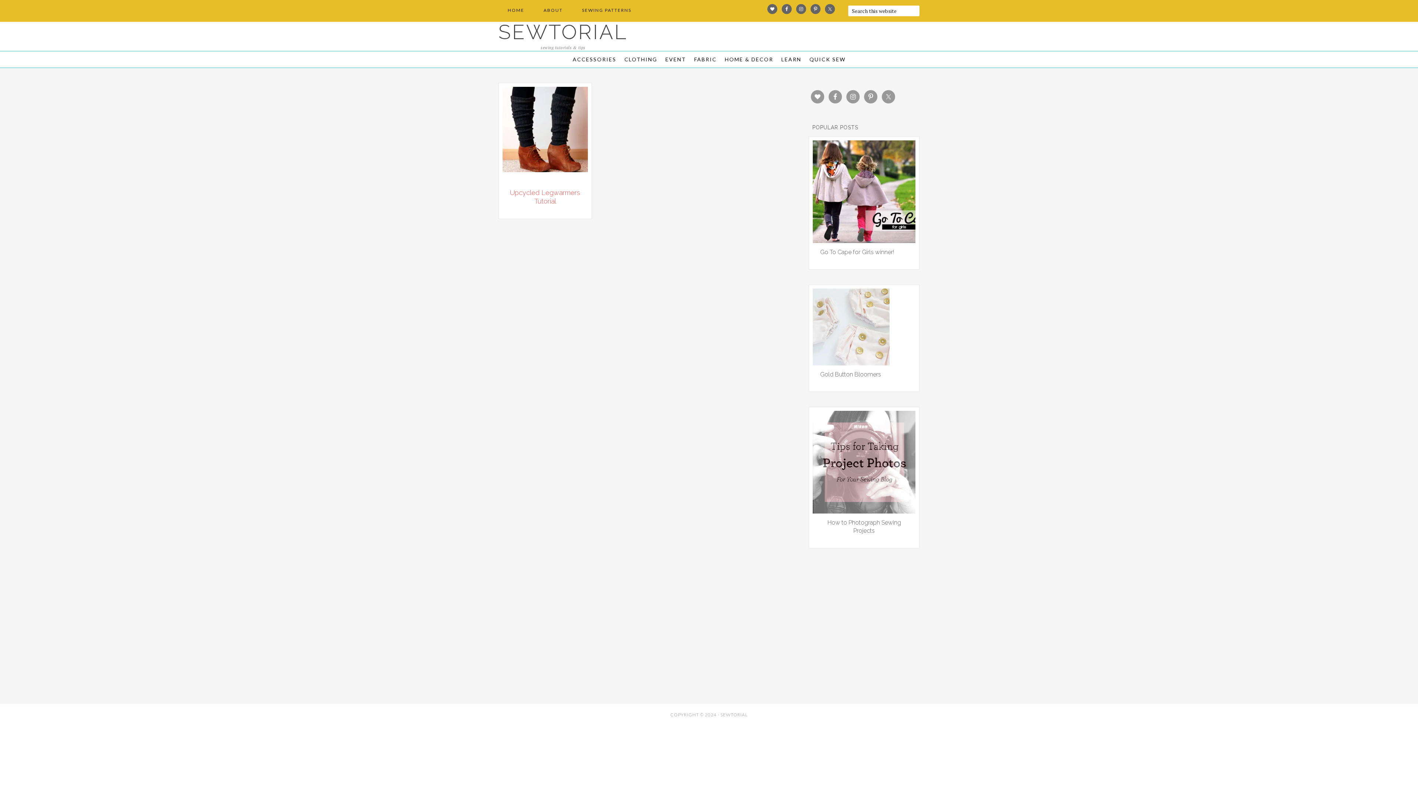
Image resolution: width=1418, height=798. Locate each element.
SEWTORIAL (563, 32)
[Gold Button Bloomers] (851, 363)
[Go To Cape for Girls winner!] (864, 240)
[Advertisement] (565, 646)
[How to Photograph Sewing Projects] (864, 511)
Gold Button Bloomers (850, 374)
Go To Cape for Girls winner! (857, 252)
